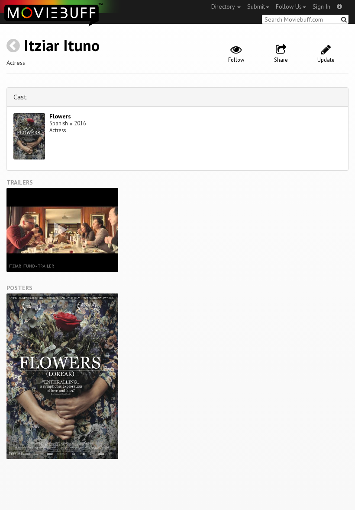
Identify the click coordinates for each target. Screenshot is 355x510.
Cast (20, 96)
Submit (256, 6)
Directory (223, 6)
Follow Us (289, 6)
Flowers (60, 116)
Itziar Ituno (62, 45)
